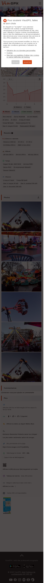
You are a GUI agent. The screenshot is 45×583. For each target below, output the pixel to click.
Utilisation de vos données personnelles (21, 50)
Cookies (10, 53)
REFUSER (15, 62)
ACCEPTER (27, 62)
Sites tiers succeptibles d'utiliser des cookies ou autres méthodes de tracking (23, 56)
